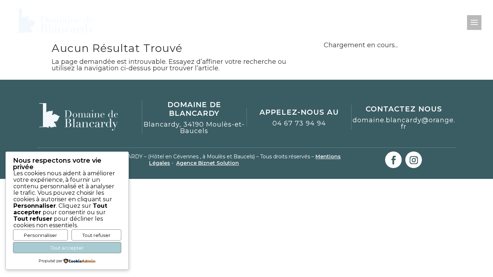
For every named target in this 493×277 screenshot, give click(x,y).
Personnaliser (40, 235)
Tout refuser (96, 235)
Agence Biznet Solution (207, 163)
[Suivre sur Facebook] (393, 159)
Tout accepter (67, 248)
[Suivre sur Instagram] (413, 159)
